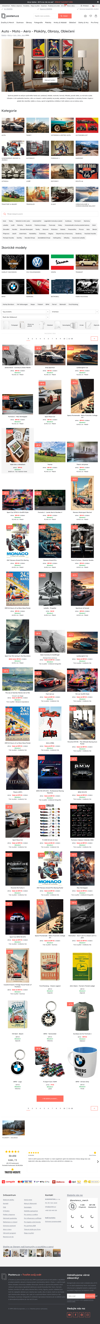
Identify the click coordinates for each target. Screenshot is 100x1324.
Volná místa (28, 1200)
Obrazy (29, 22)
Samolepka (64, 325)
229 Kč (50, 989)
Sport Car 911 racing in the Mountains (17, 656)
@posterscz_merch (79, 1200)
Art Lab (63, 6)
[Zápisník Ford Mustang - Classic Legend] (50, 966)
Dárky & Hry (83, 22)
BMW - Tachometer (50, 1034)
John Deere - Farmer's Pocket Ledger (82, 986)
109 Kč (50, 1037)
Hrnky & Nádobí (60, 22)
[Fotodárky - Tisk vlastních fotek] (85, 16)
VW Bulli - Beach (17, 1034)
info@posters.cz (50, 1207)
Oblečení (72, 22)
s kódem (17, 370)
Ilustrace (20, 22)
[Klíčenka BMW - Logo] (17, 1062)
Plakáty (48, 22)
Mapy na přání (35, 6)
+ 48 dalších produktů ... (50, 1098)
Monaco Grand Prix (50, 560)
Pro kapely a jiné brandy (32, 1222)
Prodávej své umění (54, 6)
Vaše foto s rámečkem (17, 464)
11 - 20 (70, 339)
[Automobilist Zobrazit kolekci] (50, 91)
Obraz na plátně (31, 325)
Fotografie (38, 22)
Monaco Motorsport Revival (82, 512)
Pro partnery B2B (30, 1226)
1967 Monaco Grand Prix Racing (18, 560)
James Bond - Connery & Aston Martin (18, 367)
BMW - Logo (17, 1082)
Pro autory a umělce (31, 1214)
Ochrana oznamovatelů (53, 1221)
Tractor (50, 464)
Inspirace (44, 6)
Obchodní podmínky (10, 1218)
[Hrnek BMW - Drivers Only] (82, 1062)
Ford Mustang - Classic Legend (49, 986)
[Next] (98, 1161)
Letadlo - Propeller (50, 608)
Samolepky (28, 1207)
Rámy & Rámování (30, 1203)
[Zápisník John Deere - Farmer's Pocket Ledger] (82, 966)
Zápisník (95, 325)
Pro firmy (94, 22)
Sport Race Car (50, 416)
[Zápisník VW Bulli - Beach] (17, 1014)
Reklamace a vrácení (10, 1222)
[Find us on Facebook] (75, 1314)
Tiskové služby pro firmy (32, 1229)
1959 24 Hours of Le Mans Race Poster (18, 608)
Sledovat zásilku (8, 1200)
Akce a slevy (71, 6)
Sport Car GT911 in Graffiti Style (17, 512)
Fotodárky (26, 6)
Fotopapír (12, 325)
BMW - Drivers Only (82, 1082)
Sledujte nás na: (75, 1195)
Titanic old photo (82, 464)
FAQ (4, 1207)
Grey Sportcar (50, 367)
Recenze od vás (8, 1237)
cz (96, 6)
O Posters (6, 1211)
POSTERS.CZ (14, 16)
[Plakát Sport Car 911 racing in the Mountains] (17, 636)
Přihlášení (86, 6)
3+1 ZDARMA (8, 9)
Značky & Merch (7, 22)
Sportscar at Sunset (82, 608)
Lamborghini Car (82, 367)
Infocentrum (6, 6)
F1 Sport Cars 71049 (50, 1082)
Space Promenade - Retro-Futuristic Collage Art (82, 416)
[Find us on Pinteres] (81, 1314)
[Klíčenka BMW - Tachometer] (50, 1014)
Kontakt (5, 1203)
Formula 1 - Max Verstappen (17, 416)
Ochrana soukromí (9, 1226)
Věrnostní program (9, 1233)
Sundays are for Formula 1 (82, 1034)
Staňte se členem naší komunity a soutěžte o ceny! (28, 1246)
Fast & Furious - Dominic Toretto (82, 560)
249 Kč (82, 1084)
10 (64, 339)
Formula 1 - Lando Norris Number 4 (50, 512)
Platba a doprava (16, 6)
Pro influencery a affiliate (32, 1218)
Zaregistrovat (90, 1296)
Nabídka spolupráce (31, 1211)
